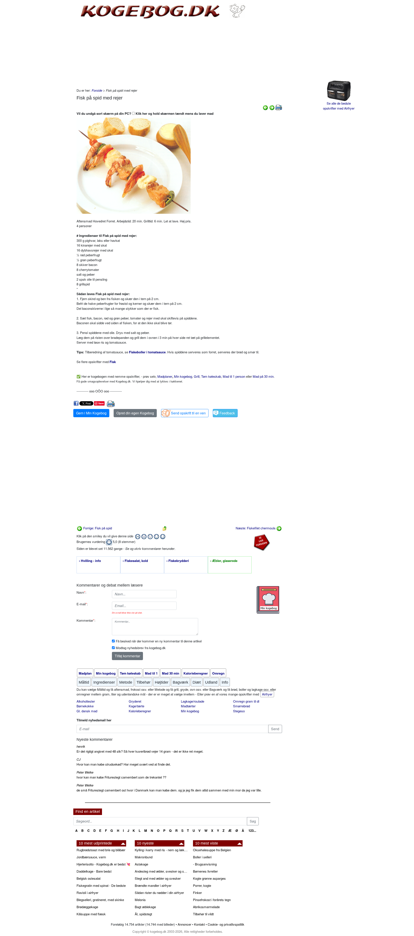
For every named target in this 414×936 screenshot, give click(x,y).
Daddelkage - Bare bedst (94, 871)
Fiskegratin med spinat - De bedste (101, 885)
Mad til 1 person (234, 376)
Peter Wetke (85, 772)
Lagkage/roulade (192, 701)
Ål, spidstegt (143, 914)
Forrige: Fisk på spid (97, 528)
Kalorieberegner (140, 711)
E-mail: (82, 604)
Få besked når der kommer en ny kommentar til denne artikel (159, 641)
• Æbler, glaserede (223, 561)
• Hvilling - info (90, 561)
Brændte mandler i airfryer (153, 885)
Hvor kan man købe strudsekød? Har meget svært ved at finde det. (124, 764)
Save (101, 403)
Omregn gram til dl (246, 701)
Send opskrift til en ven (188, 413)
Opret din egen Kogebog (135, 413)
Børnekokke (85, 706)
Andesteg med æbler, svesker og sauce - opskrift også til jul (162, 871)
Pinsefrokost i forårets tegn (212, 899)
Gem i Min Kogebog (91, 413)
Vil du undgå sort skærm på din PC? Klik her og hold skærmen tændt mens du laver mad (145, 113)
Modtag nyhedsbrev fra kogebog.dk (141, 647)
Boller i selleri (202, 857)
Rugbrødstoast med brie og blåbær (101, 850)
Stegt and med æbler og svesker (158, 878)
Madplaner (164, 376)
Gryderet (135, 701)
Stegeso (239, 711)
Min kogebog (183, 376)
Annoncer (184, 924)
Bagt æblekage (145, 907)
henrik (81, 746)
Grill (196, 376)
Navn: (81, 592)
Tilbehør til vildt (203, 914)
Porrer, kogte (202, 885)
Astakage (141, 864)
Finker (197, 892)
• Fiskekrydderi (177, 561)
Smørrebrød (241, 706)
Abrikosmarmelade (206, 907)
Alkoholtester (86, 701)
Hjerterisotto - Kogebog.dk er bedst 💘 (103, 864)
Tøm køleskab (211, 376)
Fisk (113, 361)
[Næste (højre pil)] (272, 107)
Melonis (140, 899)
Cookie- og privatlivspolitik (226, 924)
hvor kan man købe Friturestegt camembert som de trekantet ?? (121, 777)
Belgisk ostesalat (88, 878)
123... (252, 830)
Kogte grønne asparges (209, 878)
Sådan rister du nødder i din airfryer (159, 892)
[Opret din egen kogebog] (268, 600)
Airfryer (267, 694)
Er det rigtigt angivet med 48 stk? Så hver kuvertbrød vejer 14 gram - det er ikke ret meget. (140, 751)
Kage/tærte (136, 706)
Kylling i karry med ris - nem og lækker (162, 850)
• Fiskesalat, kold (135, 561)
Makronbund (143, 857)
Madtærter (188, 706)
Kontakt (199, 924)
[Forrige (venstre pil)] (265, 107)
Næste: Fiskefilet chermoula (256, 528)
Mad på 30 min (263, 376)
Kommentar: (86, 620)
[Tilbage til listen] (165, 528)
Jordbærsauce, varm (91, 857)
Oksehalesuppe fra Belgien (212, 850)
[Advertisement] (179, 53)
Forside (97, 90)
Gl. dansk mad (87, 711)
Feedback (227, 413)
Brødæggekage (87, 907)
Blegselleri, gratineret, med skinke (100, 899)
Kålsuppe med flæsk (91, 914)
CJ (79, 759)
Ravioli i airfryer (87, 892)
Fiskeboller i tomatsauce (147, 352)
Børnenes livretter (205, 871)
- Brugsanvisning (205, 864)
